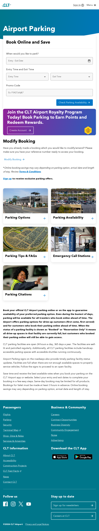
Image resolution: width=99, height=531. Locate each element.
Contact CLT (10, 482)
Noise (54, 435)
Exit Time (29, 69)
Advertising (57, 440)
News (6, 476)
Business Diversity (60, 424)
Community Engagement (65, 430)
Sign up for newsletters (66, 506)
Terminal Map (12, 430)
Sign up (7, 178)
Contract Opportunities (64, 419)
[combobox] (27, 76)
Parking (7, 419)
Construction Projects (15, 465)
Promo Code (13, 85)
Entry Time (12, 69)
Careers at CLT (66, 517)
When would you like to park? (22, 53)
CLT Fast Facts (12, 471)
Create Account (18, 130)
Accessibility (9, 460)
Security (7, 424)
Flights (6, 414)
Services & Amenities (14, 441)
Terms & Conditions (30, 171)
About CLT (9, 455)
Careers (55, 414)
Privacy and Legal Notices (37, 524)
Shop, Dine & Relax (13, 436)
